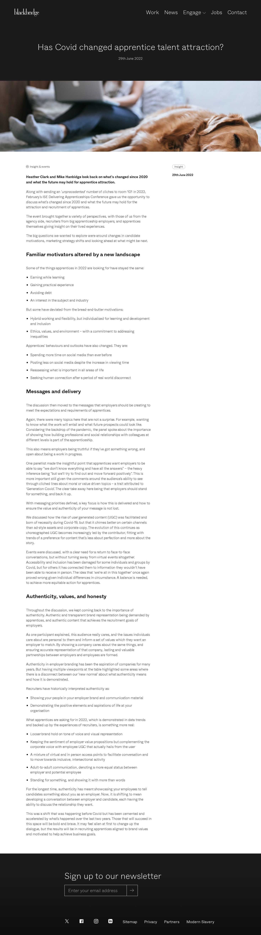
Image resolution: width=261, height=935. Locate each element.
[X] (67, 921)
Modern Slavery (200, 922)
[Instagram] (96, 921)
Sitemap (130, 922)
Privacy (150, 922)
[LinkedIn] (110, 921)
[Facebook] (82, 921)
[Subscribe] (132, 890)
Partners (172, 922)
